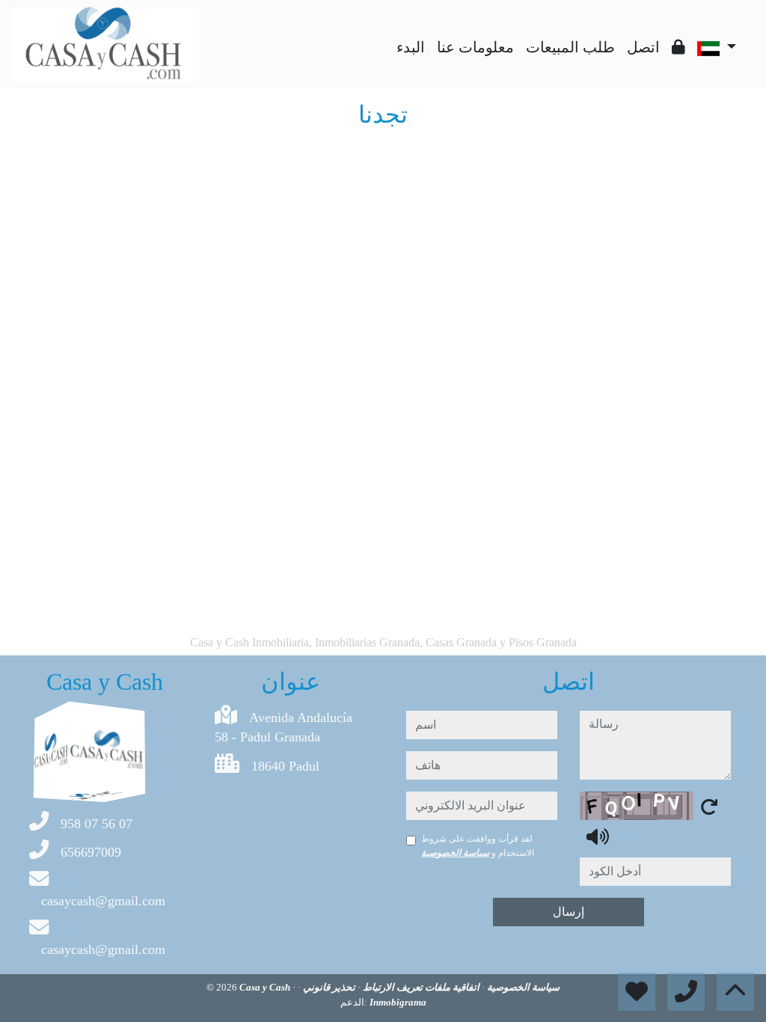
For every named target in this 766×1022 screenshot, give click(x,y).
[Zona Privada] (678, 47)
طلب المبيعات (570, 47)
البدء (410, 47)
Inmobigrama (398, 1002)
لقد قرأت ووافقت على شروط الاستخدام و (477, 845)
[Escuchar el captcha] (598, 836)
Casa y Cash (265, 987)
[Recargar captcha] (709, 806)
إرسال (568, 911)
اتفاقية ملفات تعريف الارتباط (420, 987)
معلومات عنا (475, 47)
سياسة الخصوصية (455, 853)
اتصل (643, 47)
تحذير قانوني (328, 987)
